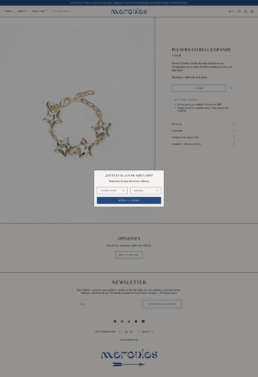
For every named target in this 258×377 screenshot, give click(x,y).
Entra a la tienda (129, 200)
